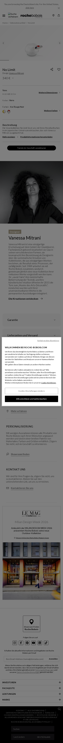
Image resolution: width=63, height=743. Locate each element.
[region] (31, 371)
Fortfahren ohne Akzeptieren (48, 340)
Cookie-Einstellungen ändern (31, 391)
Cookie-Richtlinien (48, 383)
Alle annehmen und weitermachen (31, 399)
